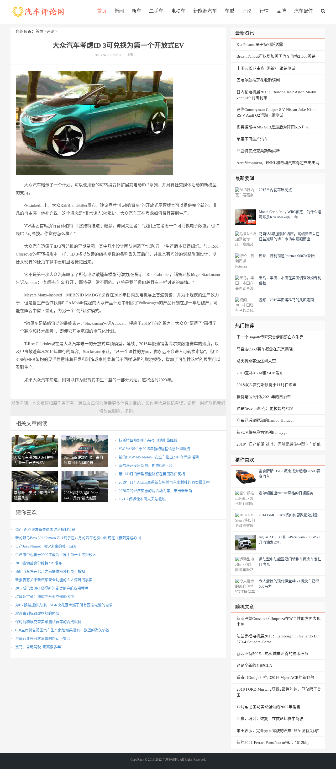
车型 (229, 11)
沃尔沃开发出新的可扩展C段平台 (145, 466)
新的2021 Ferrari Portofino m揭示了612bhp (273, 742)
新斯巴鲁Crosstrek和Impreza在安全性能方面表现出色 (279, 621)
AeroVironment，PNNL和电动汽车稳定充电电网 (278, 163)
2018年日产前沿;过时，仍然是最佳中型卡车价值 (279, 444)
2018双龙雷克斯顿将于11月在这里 (266, 385)
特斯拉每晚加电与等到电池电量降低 (148, 440)
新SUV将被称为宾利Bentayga (262, 432)
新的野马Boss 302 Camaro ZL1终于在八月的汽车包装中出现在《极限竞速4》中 (79, 538)
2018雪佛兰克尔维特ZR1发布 (38, 563)
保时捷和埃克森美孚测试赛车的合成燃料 (48, 622)
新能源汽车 (205, 11)
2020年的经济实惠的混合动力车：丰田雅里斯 (155, 491)
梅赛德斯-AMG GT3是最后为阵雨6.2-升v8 (273, 127)
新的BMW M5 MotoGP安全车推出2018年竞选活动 (159, 457)
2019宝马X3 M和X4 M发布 (260, 373)
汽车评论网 (38, 12)
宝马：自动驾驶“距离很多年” (38, 647)
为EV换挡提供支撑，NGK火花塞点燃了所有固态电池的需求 (64, 605)
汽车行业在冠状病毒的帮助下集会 (42, 639)
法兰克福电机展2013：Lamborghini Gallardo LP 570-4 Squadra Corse (277, 639)
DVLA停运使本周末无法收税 (142, 499)
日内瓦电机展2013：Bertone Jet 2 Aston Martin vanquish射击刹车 (276, 95)
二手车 (156, 11)
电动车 (178, 11)
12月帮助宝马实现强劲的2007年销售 (268, 707)
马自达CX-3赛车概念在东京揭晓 (265, 349)
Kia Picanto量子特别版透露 (260, 44)
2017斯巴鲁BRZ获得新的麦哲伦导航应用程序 (51, 588)
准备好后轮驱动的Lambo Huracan (266, 420)
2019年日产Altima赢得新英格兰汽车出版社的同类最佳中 (164, 482)
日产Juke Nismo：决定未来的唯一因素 (46, 546)
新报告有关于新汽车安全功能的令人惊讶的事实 (53, 580)
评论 (246, 11)
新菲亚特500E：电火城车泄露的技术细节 (272, 654)
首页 (102, 11)
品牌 (281, 11)
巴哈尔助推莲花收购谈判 (258, 80)
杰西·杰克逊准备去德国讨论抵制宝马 (45, 530)
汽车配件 (303, 11)
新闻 (119, 11)
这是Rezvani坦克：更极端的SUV (265, 409)
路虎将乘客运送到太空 (256, 361)
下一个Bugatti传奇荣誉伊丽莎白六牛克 (270, 337)
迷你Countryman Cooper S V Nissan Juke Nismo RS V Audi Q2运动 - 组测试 (277, 112)
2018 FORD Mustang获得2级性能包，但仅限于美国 (279, 692)
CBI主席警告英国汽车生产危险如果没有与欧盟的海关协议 (62, 630)
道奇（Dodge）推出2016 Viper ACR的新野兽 (275, 677)
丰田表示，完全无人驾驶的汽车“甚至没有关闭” (278, 731)
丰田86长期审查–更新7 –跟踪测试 (266, 68)
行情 (264, 11)
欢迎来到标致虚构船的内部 (37, 613)
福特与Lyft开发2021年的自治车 (264, 397)
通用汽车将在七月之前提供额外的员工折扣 (50, 571)
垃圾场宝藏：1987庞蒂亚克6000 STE (45, 597)
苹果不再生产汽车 (252, 139)
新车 (136, 11)
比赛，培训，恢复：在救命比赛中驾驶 (270, 719)
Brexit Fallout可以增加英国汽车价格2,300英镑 (276, 56)
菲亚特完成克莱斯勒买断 (258, 151)
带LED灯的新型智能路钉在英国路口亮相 (152, 474)
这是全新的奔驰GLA (254, 665)
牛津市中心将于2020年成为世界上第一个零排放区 (55, 555)
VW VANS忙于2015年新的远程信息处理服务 (154, 449)
